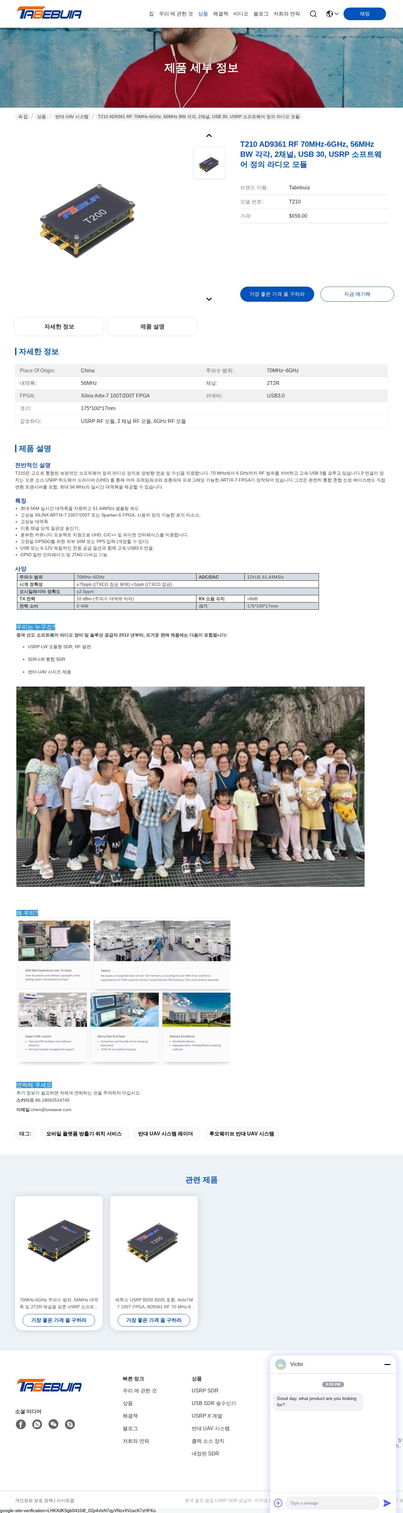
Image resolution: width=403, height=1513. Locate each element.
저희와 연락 (287, 13)
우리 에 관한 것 (176, 13)
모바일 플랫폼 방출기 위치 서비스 (84, 1133)
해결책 (220, 13)
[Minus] (387, 1364)
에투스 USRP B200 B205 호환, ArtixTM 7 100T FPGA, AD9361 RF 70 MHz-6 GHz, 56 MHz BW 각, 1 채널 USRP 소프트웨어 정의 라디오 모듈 (154, 1303)
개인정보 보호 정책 (34, 1500)
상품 (203, 13)
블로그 (261, 13)
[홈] (49, 1393)
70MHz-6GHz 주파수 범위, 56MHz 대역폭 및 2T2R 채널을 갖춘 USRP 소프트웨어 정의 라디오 (59, 1303)
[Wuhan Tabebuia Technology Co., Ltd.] (49, 13)
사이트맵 (65, 1500)
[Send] (387, 1503)
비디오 (240, 13)
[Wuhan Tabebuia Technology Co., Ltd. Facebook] (20, 1424)
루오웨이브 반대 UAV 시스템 (241, 1133)
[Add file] (278, 1503)
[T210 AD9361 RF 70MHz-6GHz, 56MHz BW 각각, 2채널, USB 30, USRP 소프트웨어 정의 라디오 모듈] (90, 215)
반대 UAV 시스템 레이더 (165, 1133)
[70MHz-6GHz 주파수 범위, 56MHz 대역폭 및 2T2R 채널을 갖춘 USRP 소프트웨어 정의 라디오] (59, 1246)
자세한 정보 (59, 326)
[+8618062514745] (70, 1424)
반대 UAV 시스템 (71, 116)
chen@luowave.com (43, 1109)
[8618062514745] (37, 1424)
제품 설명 (152, 326)
